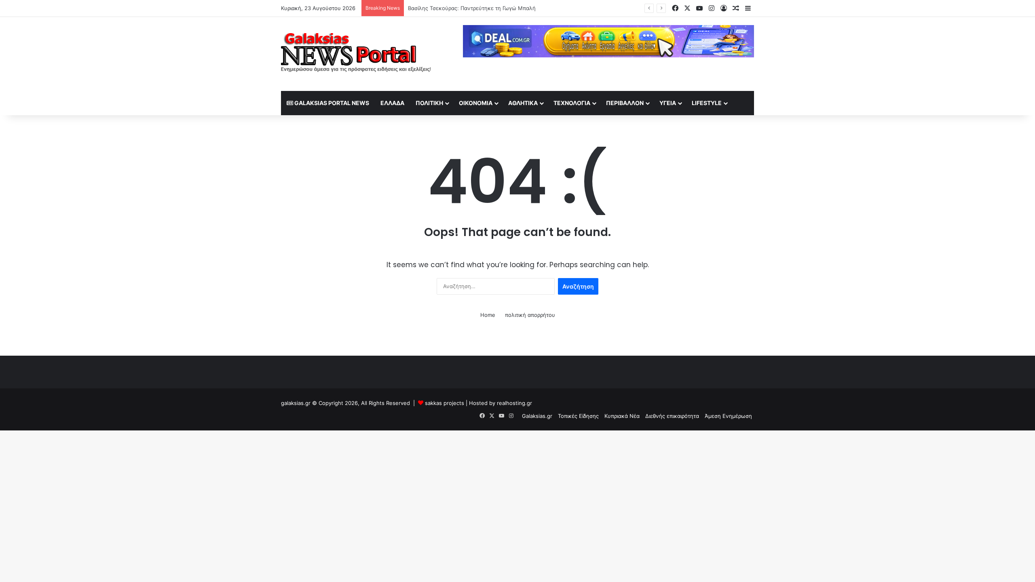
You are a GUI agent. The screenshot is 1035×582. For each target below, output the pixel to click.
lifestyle (707, 102)
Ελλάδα (392, 102)
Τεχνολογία (571, 102)
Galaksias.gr (537, 416)
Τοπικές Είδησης (578, 416)
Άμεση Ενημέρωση (728, 416)
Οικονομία (475, 102)
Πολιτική (429, 102)
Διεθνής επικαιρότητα (672, 416)
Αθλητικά (523, 102)
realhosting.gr (514, 403)
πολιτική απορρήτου (530, 315)
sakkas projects (444, 403)
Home (487, 315)
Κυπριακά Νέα (622, 416)
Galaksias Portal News (331, 102)
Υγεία (667, 102)
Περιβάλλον (625, 102)
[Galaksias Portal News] (356, 54)
